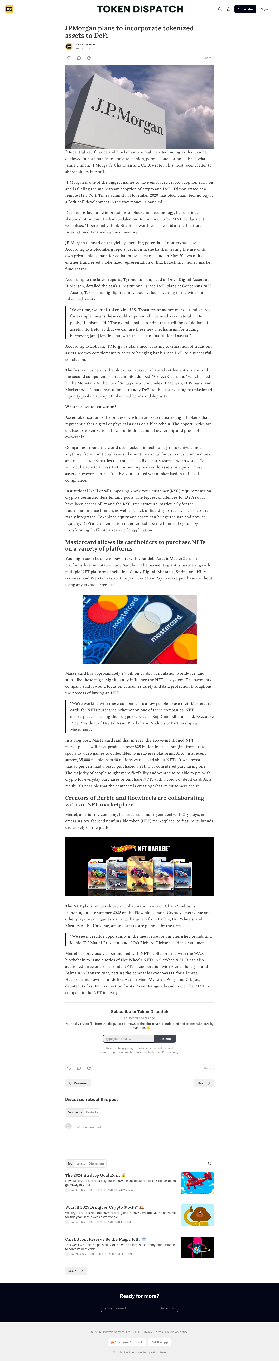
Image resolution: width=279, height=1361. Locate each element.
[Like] (69, 58)
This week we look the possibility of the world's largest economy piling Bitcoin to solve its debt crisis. (120, 1247)
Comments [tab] (75, 1112)
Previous (80, 1083)
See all (73, 1271)
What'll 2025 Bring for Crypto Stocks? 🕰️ (104, 1207)
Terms (158, 1332)
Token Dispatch (85, 44)
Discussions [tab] (96, 1163)
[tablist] (82, 1112)
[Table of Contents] (4, 681)
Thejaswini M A (123, 1190)
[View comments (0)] (79, 58)
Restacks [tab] (92, 1112)
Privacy (147, 1332)
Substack (119, 1352)
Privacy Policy (170, 1052)
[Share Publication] (229, 9)
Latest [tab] (80, 1163)
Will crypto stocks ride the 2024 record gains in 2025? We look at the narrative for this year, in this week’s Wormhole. (120, 1215)
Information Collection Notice (138, 1052)
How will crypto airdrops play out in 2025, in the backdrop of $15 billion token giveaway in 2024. (120, 1183)
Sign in (266, 9)
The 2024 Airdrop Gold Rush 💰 (95, 1175)
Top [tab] (70, 1163)
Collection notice (176, 1332)
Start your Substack (129, 1342)
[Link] (59, 545)
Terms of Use (159, 1048)
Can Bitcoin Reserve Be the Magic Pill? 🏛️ (105, 1239)
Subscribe (245, 9)
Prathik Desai (122, 1222)
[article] (139, 1185)
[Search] (220, 9)
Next (201, 1083)
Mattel (71, 814)
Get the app (159, 1342)
